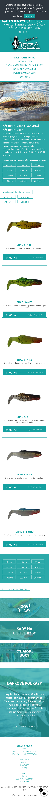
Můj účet (24, 772)
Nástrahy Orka (24, 57)
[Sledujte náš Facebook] (23, 32)
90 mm (23, 170)
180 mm (9, 180)
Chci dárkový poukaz (24, 726)
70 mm (9, 170)
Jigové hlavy (24, 61)
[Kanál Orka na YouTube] (20, 32)
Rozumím (30, 15)
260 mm (38, 180)
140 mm (38, 175)
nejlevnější (25, 196)
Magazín (24, 72)
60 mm (38, 164)
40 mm (9, 164)
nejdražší (8, 201)
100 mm (38, 170)
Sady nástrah (24, 65)
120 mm (23, 175)
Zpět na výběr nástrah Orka (17, 192)
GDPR (24, 767)
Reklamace (24, 781)
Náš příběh (24, 759)
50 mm (24, 164)
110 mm (9, 175)
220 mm (23, 180)
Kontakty (24, 76)
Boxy (24, 68)
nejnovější (8, 196)
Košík (24, 775)
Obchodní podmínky (24, 778)
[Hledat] (27, 32)
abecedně (25, 201)
